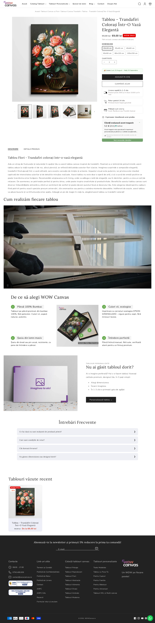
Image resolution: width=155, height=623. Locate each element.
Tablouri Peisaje (71, 567)
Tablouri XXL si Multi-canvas (105, 593)
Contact (40, 584)
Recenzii (40, 597)
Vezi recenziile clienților (122, 140)
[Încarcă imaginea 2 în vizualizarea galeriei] (40, 112)
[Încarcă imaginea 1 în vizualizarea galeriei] (25, 112)
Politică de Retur (43, 576)
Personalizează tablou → (101, 400)
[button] (38, 4)
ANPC (39, 589)
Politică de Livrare (44, 580)
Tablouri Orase (71, 589)
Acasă (37, 11)
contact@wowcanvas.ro (22, 577)
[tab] (13, 149)
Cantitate (107, 58)
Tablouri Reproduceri (73, 572)
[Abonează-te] (96, 548)
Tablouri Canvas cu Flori (50, 11)
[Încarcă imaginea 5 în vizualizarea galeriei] (84, 112)
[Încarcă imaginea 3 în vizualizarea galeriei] (55, 112)
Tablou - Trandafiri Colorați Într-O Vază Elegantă (25, 501)
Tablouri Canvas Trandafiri (71, 11)
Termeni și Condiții (44, 567)
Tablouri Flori (70, 576)
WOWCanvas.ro (90, 618)
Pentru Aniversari (100, 589)
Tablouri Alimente (72, 584)
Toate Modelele (99, 567)
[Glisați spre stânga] (14, 111)
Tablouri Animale (72, 593)
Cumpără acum (122, 84)
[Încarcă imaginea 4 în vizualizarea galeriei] (69, 112)
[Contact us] (150, 618)
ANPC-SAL (41, 593)
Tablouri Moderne (72, 597)
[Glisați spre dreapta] (94, 111)
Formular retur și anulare (47, 602)
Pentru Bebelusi (100, 584)
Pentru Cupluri (99, 576)
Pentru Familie (99, 580)
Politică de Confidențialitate (48, 572)
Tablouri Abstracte (72, 580)
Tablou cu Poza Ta (100, 572)
